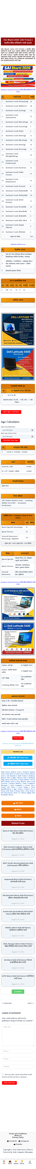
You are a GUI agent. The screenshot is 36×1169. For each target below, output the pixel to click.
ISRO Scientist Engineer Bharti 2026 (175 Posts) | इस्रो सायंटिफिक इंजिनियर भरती (18, 848)
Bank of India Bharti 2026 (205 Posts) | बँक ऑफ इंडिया (18, 832)
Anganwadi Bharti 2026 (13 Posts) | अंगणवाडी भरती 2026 (18, 880)
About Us (18, 1136)
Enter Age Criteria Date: (9, 433)
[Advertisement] (18, 18)
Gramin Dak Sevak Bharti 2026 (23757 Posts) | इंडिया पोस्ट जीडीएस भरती (18, 912)
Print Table (18, 738)
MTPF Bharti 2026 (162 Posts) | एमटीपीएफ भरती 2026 (18, 977)
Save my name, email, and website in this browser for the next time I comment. (17, 1075)
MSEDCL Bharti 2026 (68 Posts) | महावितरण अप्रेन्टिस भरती (18, 928)
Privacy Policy (18, 1138)
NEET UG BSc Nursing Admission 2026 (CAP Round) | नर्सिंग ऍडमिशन (18, 864)
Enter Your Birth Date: (8, 427)
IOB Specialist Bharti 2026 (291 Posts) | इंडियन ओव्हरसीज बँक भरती (18, 896)
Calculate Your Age (10, 440)
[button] (18, 992)
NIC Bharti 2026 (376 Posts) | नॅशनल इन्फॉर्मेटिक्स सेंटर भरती (18, 961)
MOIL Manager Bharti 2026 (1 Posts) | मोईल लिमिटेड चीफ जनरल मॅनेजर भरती (18, 945)
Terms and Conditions (18, 1134)
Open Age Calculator (11, 412)
